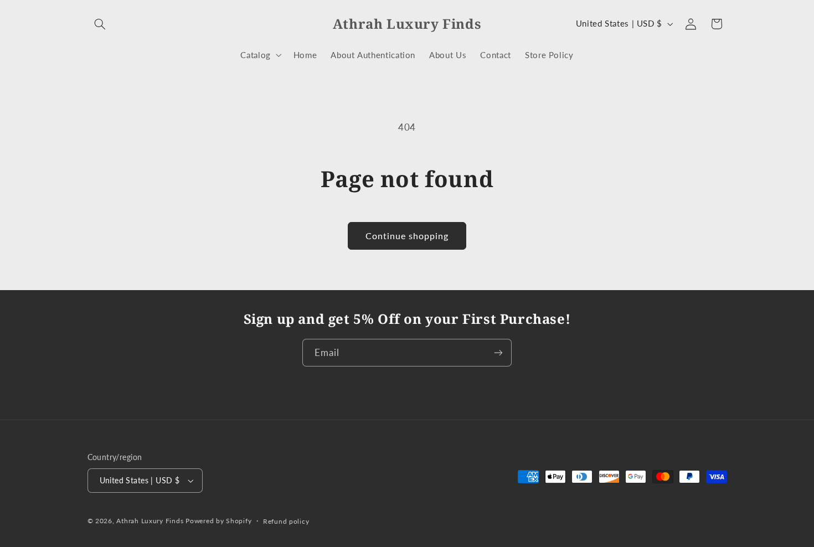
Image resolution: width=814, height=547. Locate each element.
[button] (100, 24)
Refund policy (286, 521)
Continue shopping (407, 235)
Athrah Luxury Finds (149, 520)
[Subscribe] (498, 352)
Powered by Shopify (218, 520)
